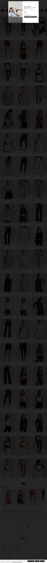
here (28, 15)
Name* (24, 9)
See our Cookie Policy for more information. (17, 562)
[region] (23, 561)
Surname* (32, 9)
